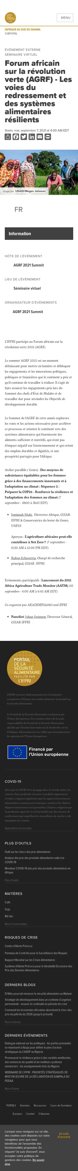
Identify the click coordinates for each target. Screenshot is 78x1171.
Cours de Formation (61, 1106)
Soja (7, 910)
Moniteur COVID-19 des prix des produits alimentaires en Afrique (37, 871)
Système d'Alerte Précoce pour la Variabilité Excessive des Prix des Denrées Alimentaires (38, 968)
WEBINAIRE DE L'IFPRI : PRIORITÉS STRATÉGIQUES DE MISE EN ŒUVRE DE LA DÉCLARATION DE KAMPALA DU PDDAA (37, 1077)
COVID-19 (13, 781)
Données (25, 1106)
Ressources (40, 1106)
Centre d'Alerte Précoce (18, 946)
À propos (17, 1114)
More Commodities (16, 924)
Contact (30, 1114)
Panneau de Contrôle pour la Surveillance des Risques (36, 953)
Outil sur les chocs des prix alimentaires (27, 852)
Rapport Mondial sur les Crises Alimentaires (30, 960)
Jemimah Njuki (21, 514)
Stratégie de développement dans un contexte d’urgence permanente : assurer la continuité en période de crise (38, 1002)
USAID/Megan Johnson (30, 191)
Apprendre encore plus (18, 828)
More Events (12, 1089)
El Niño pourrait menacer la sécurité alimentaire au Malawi (38, 994)
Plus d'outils (18, 843)
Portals (11, 1106)
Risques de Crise (21, 937)
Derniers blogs (20, 985)
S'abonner (44, 1114)
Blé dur (9, 916)
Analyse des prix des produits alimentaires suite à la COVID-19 (34, 860)
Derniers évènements (26, 1035)
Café (7, 902)
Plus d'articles (13, 1022)
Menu (66, 18)
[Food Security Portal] (10, 17)
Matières (13, 894)
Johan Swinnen (35, 616)
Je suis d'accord (64, 1135)
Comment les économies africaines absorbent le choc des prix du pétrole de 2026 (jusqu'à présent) (38, 1012)
